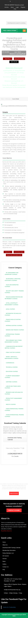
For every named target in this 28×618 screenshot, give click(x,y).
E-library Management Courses (12, 376)
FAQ (15, 9)
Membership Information (9, 550)
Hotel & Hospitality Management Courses (11, 303)
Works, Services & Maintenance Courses (11, 357)
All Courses (8, 98)
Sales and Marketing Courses (12, 285)
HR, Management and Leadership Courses (11, 273)
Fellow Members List (8, 553)
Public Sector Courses (13, 352)
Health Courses (11, 404)
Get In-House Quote (19, 58)
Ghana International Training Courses (14, 415)
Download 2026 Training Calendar (15, 438)
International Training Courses (12, 335)
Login (17, 7)
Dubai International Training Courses (14, 409)
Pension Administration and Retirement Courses (14, 297)
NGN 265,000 (14, 61)
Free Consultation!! (9, 30)
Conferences (10, 362)
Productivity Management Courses (13, 399)
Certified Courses (11, 381)
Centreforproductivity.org (14, 614)
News (12, 7)
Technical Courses (12, 367)
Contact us (6, 567)
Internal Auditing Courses (14, 325)
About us (5, 545)
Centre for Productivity (9, 607)
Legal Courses (10, 309)
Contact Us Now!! (14, 510)
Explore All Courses (14, 493)
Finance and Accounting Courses (13, 320)
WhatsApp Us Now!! (19, 4)
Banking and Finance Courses (15, 329)
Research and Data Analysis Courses (14, 393)
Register (23, 7)
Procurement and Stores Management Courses (13, 341)
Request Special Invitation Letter (14, 255)
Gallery (4, 564)
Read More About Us (6, 530)
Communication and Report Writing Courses (14, 347)
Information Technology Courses (13, 314)
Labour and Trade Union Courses (13, 387)
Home (2, 98)
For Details (15, 456)
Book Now (7, 58)
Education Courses (12, 371)
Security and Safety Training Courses (14, 291)
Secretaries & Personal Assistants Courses (13, 279)
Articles (7, 7)
